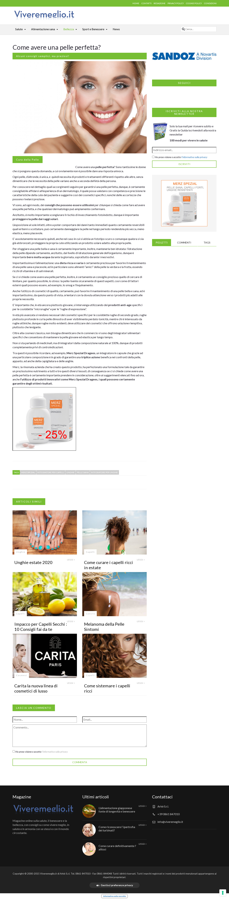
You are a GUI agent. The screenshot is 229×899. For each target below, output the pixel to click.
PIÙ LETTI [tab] (162, 242)
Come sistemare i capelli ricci (107, 688)
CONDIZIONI (210, 3)
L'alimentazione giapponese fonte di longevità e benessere (117, 809)
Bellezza (68, 29)
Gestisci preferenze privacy (117, 885)
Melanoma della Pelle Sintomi (104, 626)
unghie (70, 472)
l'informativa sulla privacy (55, 751)
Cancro (90, 613)
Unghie (20, 552)
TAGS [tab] (207, 242)
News (116, 29)
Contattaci (162, 796)
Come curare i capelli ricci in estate (108, 565)
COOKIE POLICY (194, 3)
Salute (19, 29)
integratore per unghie (104, 472)
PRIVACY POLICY (176, 3)
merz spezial (28, 472)
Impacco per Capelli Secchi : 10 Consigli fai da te (40, 626)
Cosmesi (21, 675)
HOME (136, 3)
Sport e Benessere (93, 29)
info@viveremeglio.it (170, 821)
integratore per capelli (50, 472)
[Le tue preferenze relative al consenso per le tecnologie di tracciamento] (222, 892)
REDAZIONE (159, 3)
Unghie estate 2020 (33, 562)
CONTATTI (146, 3)
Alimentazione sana (43, 29)
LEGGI (70, 559)
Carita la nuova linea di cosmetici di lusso (36, 688)
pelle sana (83, 472)
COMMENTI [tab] (184, 242)
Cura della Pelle (27, 159)
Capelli (90, 552)
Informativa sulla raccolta (114, 896)
